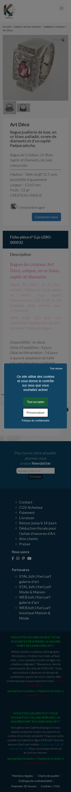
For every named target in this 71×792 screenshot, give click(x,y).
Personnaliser (36, 412)
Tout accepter (35, 401)
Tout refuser (56, 368)
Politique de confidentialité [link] (35, 420)
